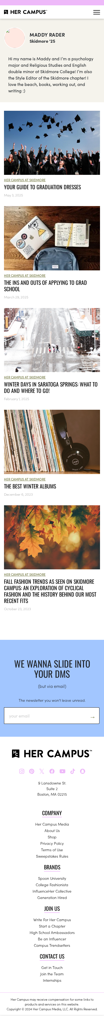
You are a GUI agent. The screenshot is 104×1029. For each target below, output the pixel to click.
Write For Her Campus (52, 919)
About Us (52, 830)
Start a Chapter (52, 926)
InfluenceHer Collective (52, 891)
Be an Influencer (52, 938)
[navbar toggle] (96, 12)
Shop (52, 836)
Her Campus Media (52, 824)
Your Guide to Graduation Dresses (42, 187)
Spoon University (52, 878)
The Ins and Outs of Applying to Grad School (45, 285)
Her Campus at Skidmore (25, 180)
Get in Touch (52, 967)
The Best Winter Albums (30, 486)
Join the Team (52, 973)
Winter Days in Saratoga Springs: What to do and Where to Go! (51, 387)
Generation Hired (52, 897)
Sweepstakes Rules (52, 856)
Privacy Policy (52, 843)
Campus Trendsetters (52, 945)
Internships (52, 980)
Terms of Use (52, 849)
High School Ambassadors (52, 932)
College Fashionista (52, 884)
